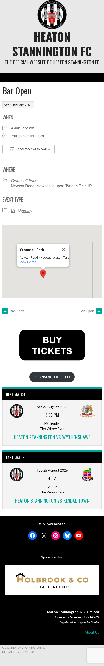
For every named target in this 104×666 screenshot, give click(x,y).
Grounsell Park (23, 180)
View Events (28, 262)
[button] (43, 274)
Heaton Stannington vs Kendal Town (52, 500)
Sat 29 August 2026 (52, 407)
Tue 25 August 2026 (52, 470)
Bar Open (14, 311)
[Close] (63, 249)
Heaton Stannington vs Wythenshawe (52, 437)
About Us (92, 632)
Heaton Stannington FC (52, 44)
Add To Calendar (32, 149)
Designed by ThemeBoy (18, 651)
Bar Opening (22, 210)
